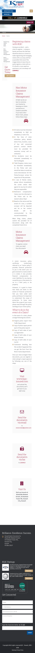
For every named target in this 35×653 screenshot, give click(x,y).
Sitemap (14, 650)
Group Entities (8, 11)
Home (3, 36)
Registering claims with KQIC (4, 43)
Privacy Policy (20, 650)
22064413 (22, 463)
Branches (7, 14)
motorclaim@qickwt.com (23, 428)
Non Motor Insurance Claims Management (4, 51)
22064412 (22, 17)
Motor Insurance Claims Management (4, 59)
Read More (29, 570)
